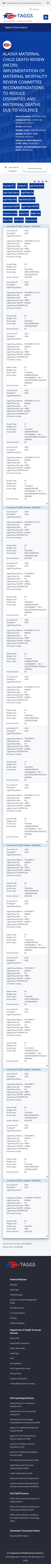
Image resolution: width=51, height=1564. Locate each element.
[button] (31, 9)
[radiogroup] (13, 169)
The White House (17, 1308)
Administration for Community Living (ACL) (23, 1413)
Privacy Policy (15, 1373)
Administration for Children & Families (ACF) (22, 1405)
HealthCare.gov (16, 1294)
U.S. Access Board (17, 1313)
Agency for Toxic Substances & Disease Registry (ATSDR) (22, 1437)
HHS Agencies (16, 1363)
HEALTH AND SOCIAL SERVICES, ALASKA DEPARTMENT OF (33, 1192)
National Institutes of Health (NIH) (24, 1478)
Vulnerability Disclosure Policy (22, 1383)
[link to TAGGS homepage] (19, 16)
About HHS (14, 1338)
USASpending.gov (17, 1323)
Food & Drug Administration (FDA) (24, 1460)
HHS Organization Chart (20, 1368)
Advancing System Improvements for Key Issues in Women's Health (36, 259)
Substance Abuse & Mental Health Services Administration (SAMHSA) (24, 1485)
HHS (12, 1358)
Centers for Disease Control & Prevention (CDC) (22, 1445)
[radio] (11, 167)
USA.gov (13, 1318)
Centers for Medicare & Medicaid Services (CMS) (23, 1453)
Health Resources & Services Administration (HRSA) (22, 1467)
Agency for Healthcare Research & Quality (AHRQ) (24, 1429)
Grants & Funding (17, 1348)
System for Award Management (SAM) (23, 1301)
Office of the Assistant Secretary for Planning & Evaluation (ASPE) (25, 1508)
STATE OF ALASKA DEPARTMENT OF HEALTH (35, 237)
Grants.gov (14, 1289)
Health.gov (14, 1353)
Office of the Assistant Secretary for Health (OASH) (25, 1500)
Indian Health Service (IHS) (21, 1473)
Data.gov (13, 1284)
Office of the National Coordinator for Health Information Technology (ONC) (24, 1518)
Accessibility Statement (19, 1343)
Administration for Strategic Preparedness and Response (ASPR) (25, 1421)
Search (36, 9)
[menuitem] (34, 181)
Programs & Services (18, 1378)
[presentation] (25, 714)
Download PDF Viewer (19, 1536)
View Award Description (35, 168)
